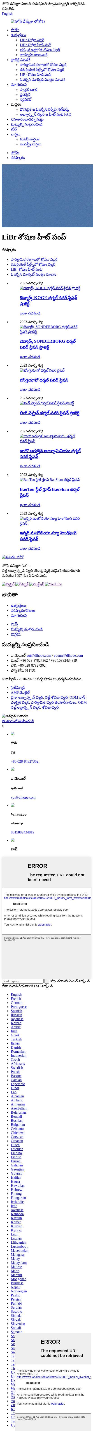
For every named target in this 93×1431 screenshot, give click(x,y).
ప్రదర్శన (25, 94)
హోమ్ (15, 30)
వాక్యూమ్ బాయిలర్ (33, 55)
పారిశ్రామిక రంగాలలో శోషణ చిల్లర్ (43, 65)
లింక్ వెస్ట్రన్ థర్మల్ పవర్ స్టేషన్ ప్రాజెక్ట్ (49, 412)
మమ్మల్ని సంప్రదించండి (27, 124)
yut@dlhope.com (38, 655)
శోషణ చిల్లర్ (50, 707)
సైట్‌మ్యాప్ (18, 687)
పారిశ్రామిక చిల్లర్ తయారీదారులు (53, 702)
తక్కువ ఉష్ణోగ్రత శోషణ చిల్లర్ (40, 50)
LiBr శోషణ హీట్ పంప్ (35, 45)
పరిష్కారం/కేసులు (23, 610)
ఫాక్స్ (14, 624)
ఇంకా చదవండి (30, 313)
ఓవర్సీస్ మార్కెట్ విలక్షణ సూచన (42, 79)
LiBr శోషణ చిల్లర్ (32, 40)
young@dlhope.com (68, 655)
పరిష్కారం (18, 158)
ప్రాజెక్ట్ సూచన (20, 60)
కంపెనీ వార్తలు (29, 139)
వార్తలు (16, 134)
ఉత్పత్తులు (18, 35)
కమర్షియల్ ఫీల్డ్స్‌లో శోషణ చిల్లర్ (42, 70)
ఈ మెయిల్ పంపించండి (18, 721)
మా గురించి (19, 84)
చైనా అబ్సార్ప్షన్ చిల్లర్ (27, 697)
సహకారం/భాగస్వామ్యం (27, 119)
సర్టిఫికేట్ (25, 99)
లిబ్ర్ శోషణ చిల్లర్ (56, 697)
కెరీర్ (14, 129)
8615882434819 (22, 832)
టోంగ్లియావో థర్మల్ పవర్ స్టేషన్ (44, 380)
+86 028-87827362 (24, 761)
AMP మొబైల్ (20, 692)
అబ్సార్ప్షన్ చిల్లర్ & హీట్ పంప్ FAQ (45, 114)
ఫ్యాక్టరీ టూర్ (28, 89)
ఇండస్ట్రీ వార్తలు (31, 144)
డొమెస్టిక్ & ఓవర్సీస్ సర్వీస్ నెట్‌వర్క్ (44, 109)
